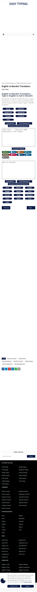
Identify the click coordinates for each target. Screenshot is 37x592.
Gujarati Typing (23, 475)
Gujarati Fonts (22, 548)
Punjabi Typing (5, 481)
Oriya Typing (5, 478)
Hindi (7, 187)
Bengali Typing (22, 467)
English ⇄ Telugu (6, 570)
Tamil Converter (6, 494)
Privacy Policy (28, 582)
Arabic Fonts (5, 557)
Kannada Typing (23, 472)
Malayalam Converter (24, 494)
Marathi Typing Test (7, 364)
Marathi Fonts (22, 358)
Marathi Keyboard (7, 361)
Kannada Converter (24, 497)
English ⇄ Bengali (23, 564)
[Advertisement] (16, 20)
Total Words (10, 123)
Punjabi (29, 187)
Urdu (29, 198)
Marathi (18, 187)
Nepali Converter (23, 502)
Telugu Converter (6, 497)
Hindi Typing (5, 467)
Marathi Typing (29, 361)
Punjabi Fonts (5, 554)
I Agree (28, 586)
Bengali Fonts (22, 540)
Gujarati (18, 191)
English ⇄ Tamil (6, 567)
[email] (19, 369)
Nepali (18, 198)
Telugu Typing (5, 472)
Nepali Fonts (22, 551)
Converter (21, 116)
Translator (8, 116)
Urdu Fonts (22, 554)
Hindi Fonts (5, 540)
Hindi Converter (6, 491)
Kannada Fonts (23, 545)
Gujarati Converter (23, 500)
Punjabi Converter (6, 505)
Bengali (7, 191)
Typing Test (21, 112)
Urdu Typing (22, 481)
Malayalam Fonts (23, 543)
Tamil (29, 191)
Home (3, 83)
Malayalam (30, 195)
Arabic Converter (6, 508)
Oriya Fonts (5, 551)
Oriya (7, 198)
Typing (8, 109)
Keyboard (21, 109)
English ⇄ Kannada (24, 570)
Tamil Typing (5, 470)
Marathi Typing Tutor (11, 83)
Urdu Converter (23, 505)
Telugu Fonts (5, 545)
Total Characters (24, 123)
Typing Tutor (8, 112)
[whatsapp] (15, 369)
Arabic (7, 202)
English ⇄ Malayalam (24, 567)
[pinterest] (9, 369)
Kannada (7, 195)
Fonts (8, 120)
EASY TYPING (18, 4)
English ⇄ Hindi (6, 564)
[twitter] (6, 369)
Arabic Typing (5, 484)
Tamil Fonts (5, 543)
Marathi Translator (18, 361)
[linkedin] (12, 369)
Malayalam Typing (23, 470)
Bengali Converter (23, 491)
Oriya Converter (6, 502)
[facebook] (3, 369)
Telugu (18, 195)
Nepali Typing (22, 478)
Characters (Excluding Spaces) (18, 126)
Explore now (13, 586)
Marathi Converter (11, 358)
